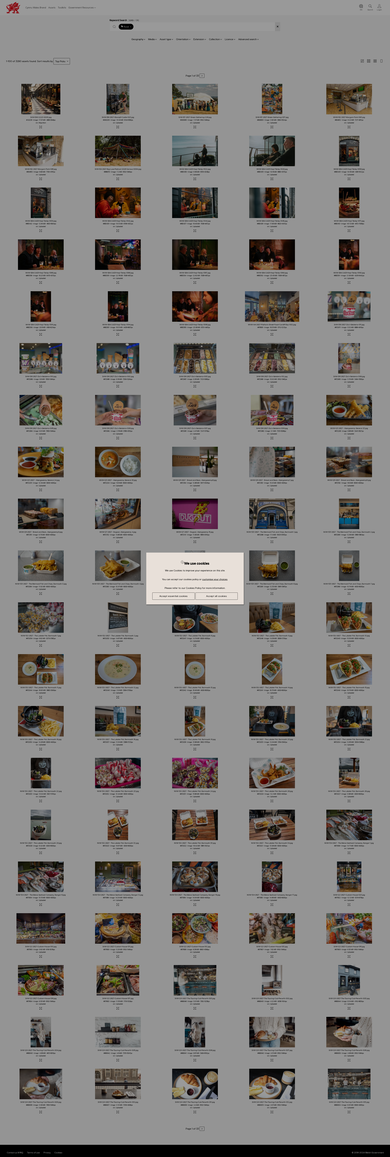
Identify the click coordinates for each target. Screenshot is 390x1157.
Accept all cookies (216, 596)
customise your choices (214, 579)
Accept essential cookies (173, 596)
